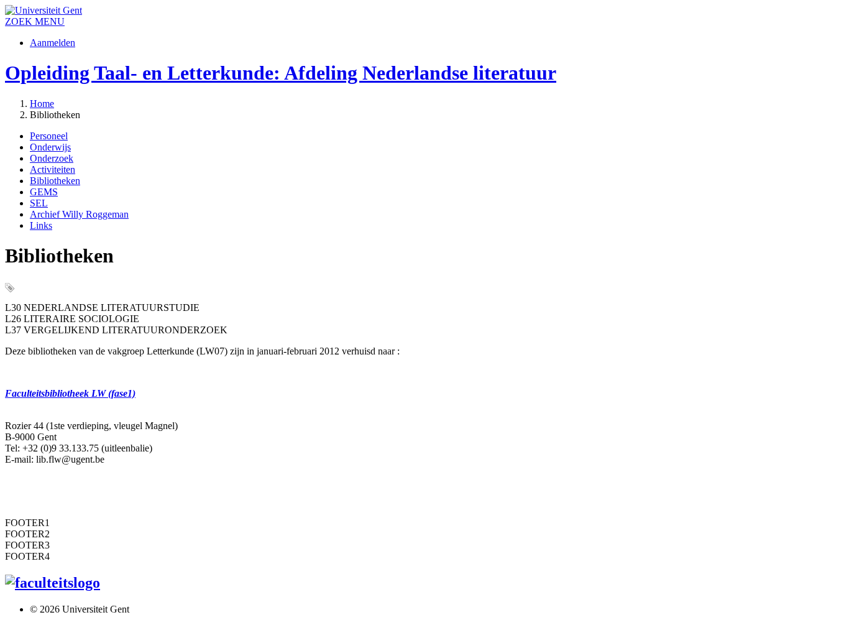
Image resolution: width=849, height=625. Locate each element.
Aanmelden (52, 42)
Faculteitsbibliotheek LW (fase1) (70, 393)
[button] (50, 21)
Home (42, 103)
